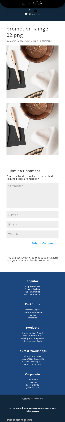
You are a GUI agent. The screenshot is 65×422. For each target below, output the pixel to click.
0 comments (46, 40)
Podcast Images (32, 291)
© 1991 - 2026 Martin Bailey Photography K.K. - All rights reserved (33, 409)
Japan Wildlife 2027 (32, 364)
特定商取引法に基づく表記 (32, 398)
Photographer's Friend (32, 333)
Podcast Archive (32, 289)
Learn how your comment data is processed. (32, 259)
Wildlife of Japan (32, 309)
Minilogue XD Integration (32, 338)
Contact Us (32, 382)
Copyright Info (32, 384)
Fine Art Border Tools (32, 335)
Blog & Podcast (32, 286)
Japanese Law (32, 387)
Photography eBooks (32, 341)
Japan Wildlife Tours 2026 (32, 359)
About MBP (32, 379)
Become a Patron (32, 294)
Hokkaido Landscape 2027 (32, 361)
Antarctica (32, 317)
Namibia (32, 315)
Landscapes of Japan (32, 312)
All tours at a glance (32, 356)
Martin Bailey (16, 40)
